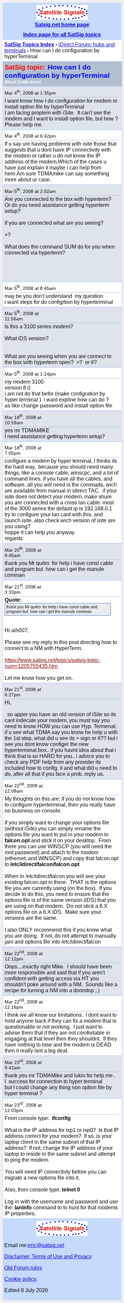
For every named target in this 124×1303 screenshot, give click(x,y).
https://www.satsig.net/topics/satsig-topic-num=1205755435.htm (52, 663)
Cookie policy (20, 1279)
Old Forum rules (23, 1268)
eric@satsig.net (46, 1245)
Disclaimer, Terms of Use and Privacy (48, 1256)
